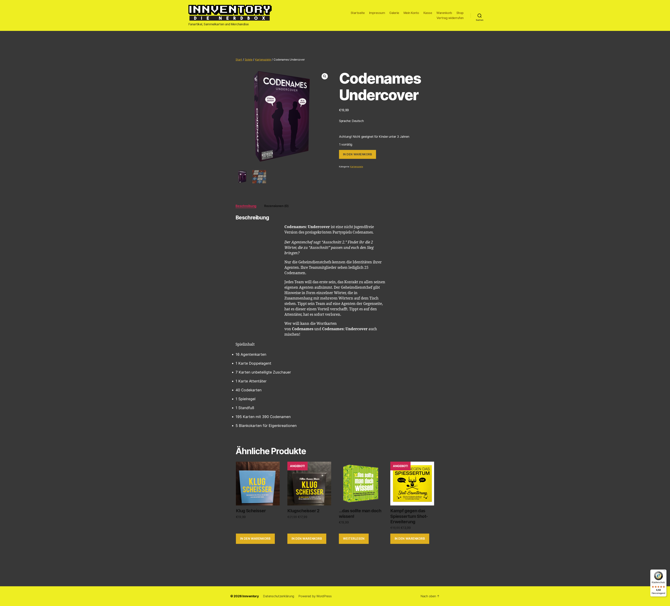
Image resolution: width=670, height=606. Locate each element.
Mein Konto (411, 13)
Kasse (427, 13)
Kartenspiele (263, 59)
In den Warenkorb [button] (255, 538)
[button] (325, 76)
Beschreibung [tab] (246, 206)
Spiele (248, 59)
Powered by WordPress (315, 596)
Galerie (394, 13)
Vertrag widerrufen (450, 18)
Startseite (358, 13)
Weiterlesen (353, 538)
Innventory (250, 596)
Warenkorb (444, 13)
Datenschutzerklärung (278, 596)
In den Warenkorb (357, 154)
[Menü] (664, 572)
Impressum (377, 13)
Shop (460, 13)
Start (239, 59)
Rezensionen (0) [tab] (276, 206)
